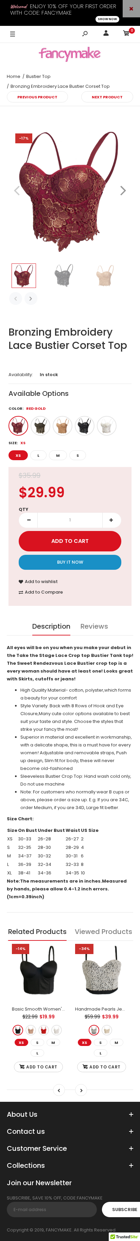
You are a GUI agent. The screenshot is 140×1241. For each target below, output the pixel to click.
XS (18, 455)
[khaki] (30, 1030)
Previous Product (37, 97)
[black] (18, 1030)
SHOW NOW (107, 19)
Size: (16, 443)
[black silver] (84, 426)
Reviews (94, 626)
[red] (43, 1030)
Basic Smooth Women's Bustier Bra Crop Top (61, 1009)
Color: (27, 408)
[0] (126, 34)
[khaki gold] (62, 426)
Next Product (107, 97)
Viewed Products (103, 931)
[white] (56, 1030)
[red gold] (18, 426)
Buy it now (70, 562)
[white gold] (107, 426)
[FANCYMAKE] (70, 55)
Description (51, 626)
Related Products (37, 931)
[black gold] (40, 426)
